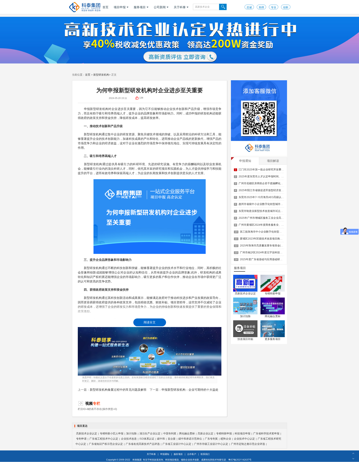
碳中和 (161, 438)
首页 (105, 7)
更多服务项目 (272, 339)
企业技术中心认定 (244, 438)
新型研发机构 (101, 74)
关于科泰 (180, 7)
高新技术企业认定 (245, 293)
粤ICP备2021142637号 (239, 459)
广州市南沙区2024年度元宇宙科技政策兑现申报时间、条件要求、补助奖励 (283, 252)
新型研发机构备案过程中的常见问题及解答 (118, 390)
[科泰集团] (85, 7)
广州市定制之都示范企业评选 (248, 444)
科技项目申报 (242, 433)
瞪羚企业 (226, 438)
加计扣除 (245, 316)
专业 (273, 7)
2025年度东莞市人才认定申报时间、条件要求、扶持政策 (272, 176)
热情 (261, 7)
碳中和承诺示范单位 (190, 438)
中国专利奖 (169, 433)
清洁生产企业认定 (149, 433)
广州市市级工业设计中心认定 (211, 444)
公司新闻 (160, 7)
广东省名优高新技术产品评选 (143, 444)
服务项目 (140, 7)
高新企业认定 (205, 433)
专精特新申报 (272, 293)
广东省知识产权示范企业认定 (106, 444)
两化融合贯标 (272, 316)
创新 (285, 7)
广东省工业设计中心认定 (176, 444)
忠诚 (249, 7)
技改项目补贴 (245, 339)
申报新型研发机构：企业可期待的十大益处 (190, 390)
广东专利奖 (211, 438)
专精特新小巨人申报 (111, 433)
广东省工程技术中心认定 (103, 438)
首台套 (172, 438)
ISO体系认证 (146, 438)
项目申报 (120, 7)
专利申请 (81, 438)
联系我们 (205, 454)
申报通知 (164, 454)
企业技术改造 (129, 438)
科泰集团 (137, 459)
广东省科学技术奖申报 (266, 433)
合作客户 (191, 454)
